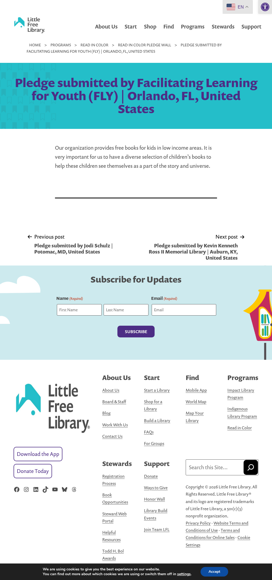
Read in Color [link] (239, 428)
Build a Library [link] (157, 420)
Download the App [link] (38, 454)
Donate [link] (151, 476)
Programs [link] (193, 26)
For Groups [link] (154, 443)
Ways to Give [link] (156, 488)
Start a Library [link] (157, 390)
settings (184, 574)
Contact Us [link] (112, 436)
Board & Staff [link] (114, 402)
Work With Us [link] (115, 425)
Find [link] (168, 26)
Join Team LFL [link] (156, 529)
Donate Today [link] (33, 471)
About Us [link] (106, 26)
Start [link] (131, 26)
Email (164, 298)
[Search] (251, 467)
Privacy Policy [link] (198, 523)
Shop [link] (150, 26)
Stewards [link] (223, 26)
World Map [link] (196, 402)
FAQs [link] (149, 432)
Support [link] (251, 26)
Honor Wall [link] (154, 499)
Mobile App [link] (196, 390)
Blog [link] (106, 413)
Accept (214, 571)
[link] (265, 7)
